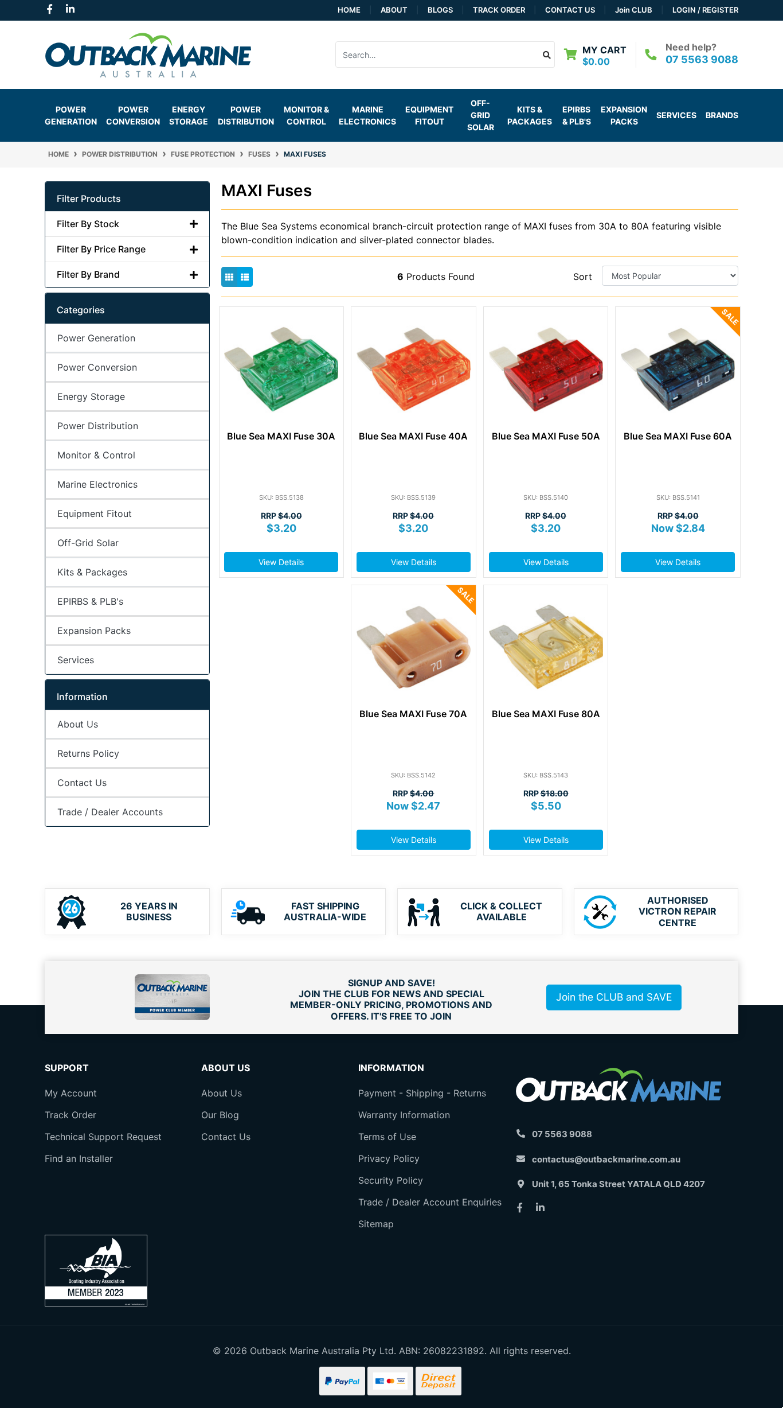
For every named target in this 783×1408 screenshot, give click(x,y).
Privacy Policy (389, 1158)
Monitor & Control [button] (306, 115)
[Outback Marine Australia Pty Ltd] (148, 53)
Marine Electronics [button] (367, 115)
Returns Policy (88, 753)
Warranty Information (404, 1115)
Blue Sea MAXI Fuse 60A (678, 436)
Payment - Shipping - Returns (422, 1093)
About (394, 9)
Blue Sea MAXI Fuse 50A (546, 436)
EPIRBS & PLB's (576, 115)
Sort (582, 276)
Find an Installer (79, 1158)
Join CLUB (633, 9)
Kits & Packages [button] (529, 115)
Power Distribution (97, 425)
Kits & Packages (92, 572)
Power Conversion (97, 367)
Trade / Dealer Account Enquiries (430, 1202)
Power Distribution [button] (246, 115)
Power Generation (96, 338)
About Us (77, 724)
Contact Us (570, 9)
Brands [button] (722, 115)
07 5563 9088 (701, 59)
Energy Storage (91, 396)
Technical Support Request (103, 1136)
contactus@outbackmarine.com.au (606, 1159)
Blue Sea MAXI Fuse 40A (413, 436)
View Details (281, 562)
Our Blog (220, 1115)
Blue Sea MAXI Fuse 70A (413, 713)
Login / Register (705, 9)
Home (349, 9)
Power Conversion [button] (133, 115)
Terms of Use (387, 1136)
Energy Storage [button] (188, 115)
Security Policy (390, 1180)
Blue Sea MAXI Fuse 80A (546, 713)
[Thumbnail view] (229, 277)
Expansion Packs (624, 115)
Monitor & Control (96, 455)
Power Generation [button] (71, 115)
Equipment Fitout (94, 513)
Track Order (499, 9)
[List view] (245, 277)
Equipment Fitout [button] (429, 115)
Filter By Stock (88, 224)
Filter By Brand (88, 274)
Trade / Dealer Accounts (110, 812)
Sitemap (376, 1224)
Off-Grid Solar (88, 543)
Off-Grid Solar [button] (480, 115)
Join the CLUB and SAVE (614, 997)
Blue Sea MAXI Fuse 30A (281, 436)
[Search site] (547, 54)
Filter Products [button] (89, 198)
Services (676, 115)
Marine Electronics (97, 484)
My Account (71, 1093)
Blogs (440, 9)
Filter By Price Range (101, 249)
